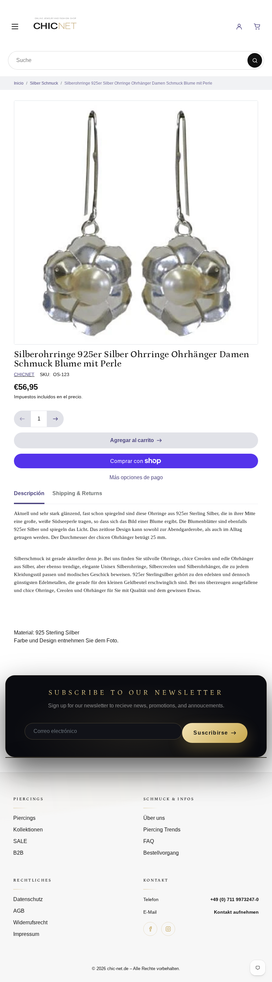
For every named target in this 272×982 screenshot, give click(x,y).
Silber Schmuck (44, 83)
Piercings (24, 818)
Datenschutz (28, 899)
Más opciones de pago (136, 477)
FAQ (148, 841)
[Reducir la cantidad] (22, 419)
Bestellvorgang (161, 853)
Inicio (19, 83)
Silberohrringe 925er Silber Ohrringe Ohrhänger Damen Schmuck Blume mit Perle (138, 83)
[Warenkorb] (257, 26)
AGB (19, 911)
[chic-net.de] (55, 25)
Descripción (29, 493)
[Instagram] (168, 929)
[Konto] (239, 26)
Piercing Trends (161, 829)
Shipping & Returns (77, 493)
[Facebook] (150, 929)
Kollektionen (28, 829)
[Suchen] (254, 60)
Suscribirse (210, 733)
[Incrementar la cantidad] (55, 419)
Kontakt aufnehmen (236, 912)
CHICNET (24, 374)
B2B (18, 853)
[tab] (33, 495)
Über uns (154, 818)
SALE (20, 841)
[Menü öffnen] (15, 26)
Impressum (26, 934)
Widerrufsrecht (30, 922)
